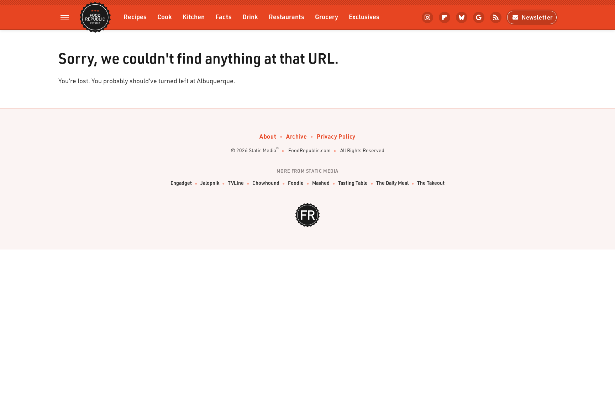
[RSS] (495, 17)
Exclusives (364, 16)
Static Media (262, 150)
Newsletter (537, 17)
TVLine (236, 183)
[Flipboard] (444, 17)
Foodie (296, 183)
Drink (250, 16)
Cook (164, 16)
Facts (223, 16)
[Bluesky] (461, 17)
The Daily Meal (392, 183)
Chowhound (265, 183)
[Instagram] (427, 17)
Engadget (181, 183)
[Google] (478, 17)
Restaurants (286, 16)
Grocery (326, 16)
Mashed (321, 183)
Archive (296, 136)
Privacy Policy (336, 136)
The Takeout (431, 183)
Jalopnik (209, 183)
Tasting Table (353, 183)
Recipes (135, 16)
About (267, 136)
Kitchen (194, 16)
